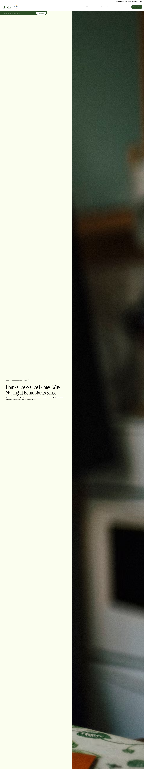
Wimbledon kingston (17, 380)
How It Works (110, 7)
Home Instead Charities (121, 1)
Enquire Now (136, 7)
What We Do (90, 7)
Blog (26, 380)
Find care (41, 13)
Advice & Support (122, 7)
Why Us (100, 7)
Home (7, 380)
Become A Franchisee (133, 1)
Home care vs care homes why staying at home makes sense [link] (38, 380)
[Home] (6, 6)
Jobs (140, 1)
